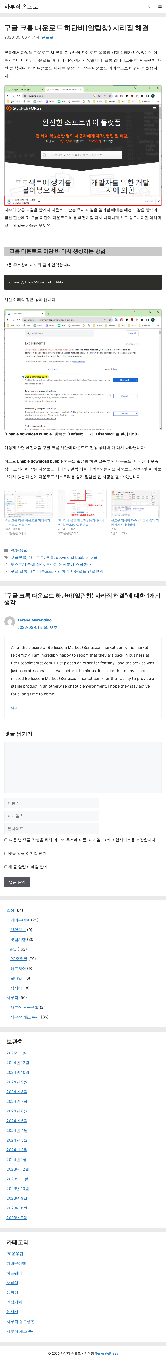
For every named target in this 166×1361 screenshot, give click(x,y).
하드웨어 (18, 968)
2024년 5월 (16, 1121)
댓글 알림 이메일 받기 (27, 853)
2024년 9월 (16, 1082)
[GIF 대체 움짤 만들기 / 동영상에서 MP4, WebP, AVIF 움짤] (82, 504)
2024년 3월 (16, 1140)
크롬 (50, 557)
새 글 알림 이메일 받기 (28, 867)
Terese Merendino (34, 620)
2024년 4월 (17, 1130)
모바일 (16, 978)
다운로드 (36, 557)
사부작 (12, 997)
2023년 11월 (17, 1179)
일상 (10, 910)
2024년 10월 (17, 1072)
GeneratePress (106, 1353)
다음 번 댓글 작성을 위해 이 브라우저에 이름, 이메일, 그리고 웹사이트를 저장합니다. (82, 839)
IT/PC (11, 949)
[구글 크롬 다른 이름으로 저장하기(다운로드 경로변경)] (28, 504)
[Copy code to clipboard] (155, 281)
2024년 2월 (16, 1150)
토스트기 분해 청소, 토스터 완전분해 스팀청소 (51, 564)
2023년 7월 (16, 1217)
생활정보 (18, 930)
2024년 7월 (16, 1101)
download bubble (72, 557)
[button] (148, 6)
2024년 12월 (17, 1062)
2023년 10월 (17, 1188)
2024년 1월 (16, 1159)
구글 (93, 557)
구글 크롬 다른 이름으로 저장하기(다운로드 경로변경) (58, 571)
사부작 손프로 (21, 6)
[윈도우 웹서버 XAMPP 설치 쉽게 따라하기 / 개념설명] (135, 504)
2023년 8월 (16, 1208)
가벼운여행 (20, 920)
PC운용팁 (19, 550)
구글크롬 (18, 557)
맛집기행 (18, 939)
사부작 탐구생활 (24, 1007)
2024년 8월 (16, 1091)
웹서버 (16, 988)
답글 (14, 708)
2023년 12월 (17, 1169)
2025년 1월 (16, 1053)
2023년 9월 (16, 1198)
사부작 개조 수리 (25, 1017)
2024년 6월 (16, 1111)
